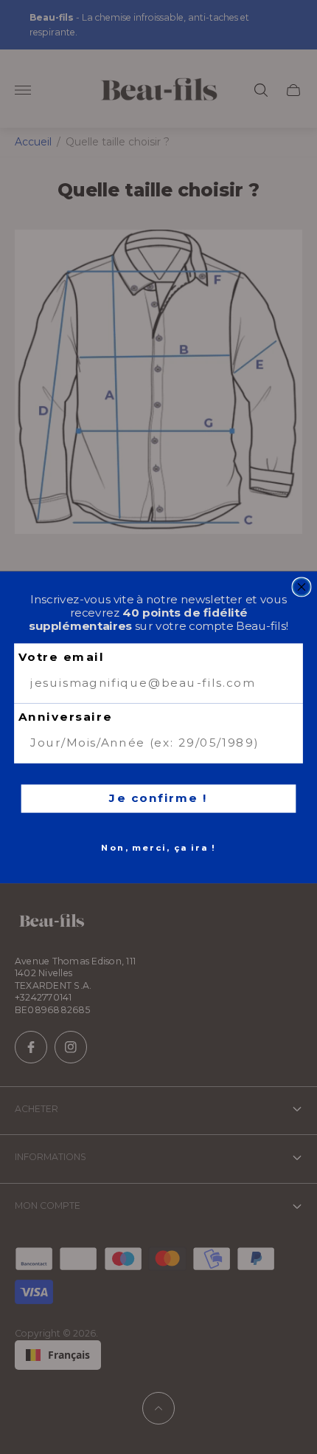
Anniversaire (65, 717)
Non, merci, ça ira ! (158, 847)
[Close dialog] (301, 586)
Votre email (61, 656)
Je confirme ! (158, 797)
